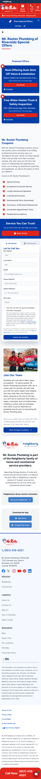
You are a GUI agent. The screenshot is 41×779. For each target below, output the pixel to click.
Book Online (22, 10)
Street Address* (9, 289)
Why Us (5, 610)
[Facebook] (3, 571)
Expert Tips (6, 638)
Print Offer (9, 89)
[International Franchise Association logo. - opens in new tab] (6, 659)
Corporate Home (9, 653)
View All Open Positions (19, 430)
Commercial (31, 243)
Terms (22, 322)
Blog (3, 633)
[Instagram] (14, 571)
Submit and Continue (20, 337)
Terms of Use (6, 710)
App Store (22, 518)
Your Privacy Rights (13, 728)
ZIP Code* (7, 298)
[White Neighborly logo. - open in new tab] (7, 2)
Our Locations (7, 643)
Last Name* (7, 260)
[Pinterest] (24, 571)
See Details (21, 85)
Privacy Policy (31, 322)
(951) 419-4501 (14, 550)
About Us (6, 600)
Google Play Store (22, 525)
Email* (5, 270)
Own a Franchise (9, 615)
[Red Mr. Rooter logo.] (10, 445)
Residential (12, 243)
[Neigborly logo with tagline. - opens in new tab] (31, 444)
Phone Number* (9, 279)
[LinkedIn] (29, 571)
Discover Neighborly (19, 500)
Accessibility (6, 719)
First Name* (7, 251)
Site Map (5, 648)
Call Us (31, 10)
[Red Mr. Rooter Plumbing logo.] (20, 542)
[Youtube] (19, 571)
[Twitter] (8, 571)
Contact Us (6, 605)
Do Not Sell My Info (9, 723)
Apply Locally (7, 620)
